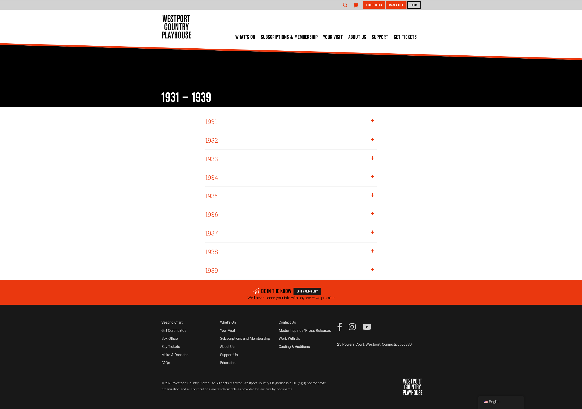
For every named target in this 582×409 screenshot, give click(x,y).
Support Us (229, 355)
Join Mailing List (307, 292)
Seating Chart (172, 322)
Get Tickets (405, 37)
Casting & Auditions (294, 347)
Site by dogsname (279, 389)
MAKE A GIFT (396, 5)
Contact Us (287, 322)
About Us (357, 37)
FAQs (165, 363)
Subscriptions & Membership (289, 37)
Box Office (169, 338)
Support (380, 37)
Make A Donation (174, 355)
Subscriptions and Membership (245, 338)
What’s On (245, 37)
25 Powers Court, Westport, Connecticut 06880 (374, 344)
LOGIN (414, 5)
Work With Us (289, 338)
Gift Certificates (173, 330)
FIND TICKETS (374, 5)
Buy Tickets (170, 347)
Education (228, 363)
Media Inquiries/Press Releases (305, 330)
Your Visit (333, 37)
